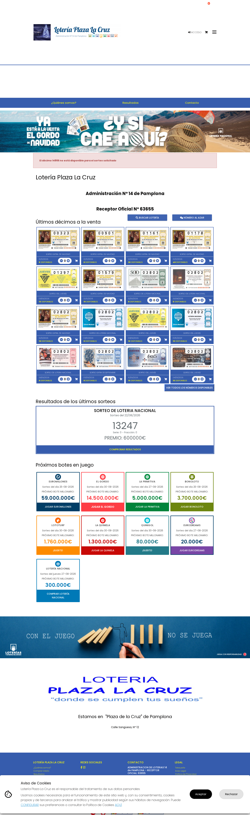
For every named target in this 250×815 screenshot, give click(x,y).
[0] (208, 32)
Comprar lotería (41, 770)
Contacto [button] (192, 103)
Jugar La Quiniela (102, 550)
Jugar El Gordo (102, 507)
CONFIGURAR (30, 805)
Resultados (39, 774)
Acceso (196, 32)
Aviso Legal (180, 770)
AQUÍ (118, 805)
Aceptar (200, 794)
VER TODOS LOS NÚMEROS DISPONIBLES (189, 387)
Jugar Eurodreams (191, 550)
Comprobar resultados (125, 449)
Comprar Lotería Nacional (58, 595)
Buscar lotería (148, 217)
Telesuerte (180, 767)
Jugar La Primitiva (147, 506)
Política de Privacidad (185, 774)
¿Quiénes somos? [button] (63, 103)
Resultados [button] (130, 103)
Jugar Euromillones (58, 506)
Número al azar (193, 217)
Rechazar (231, 794)
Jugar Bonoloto (191, 506)
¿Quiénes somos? (42, 767)
